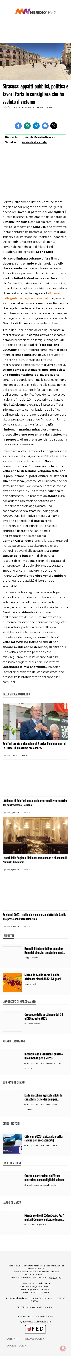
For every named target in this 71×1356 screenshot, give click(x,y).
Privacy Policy (34, 1338)
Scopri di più (55, 1277)
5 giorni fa (15, 926)
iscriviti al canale (34, 142)
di (25, 1023)
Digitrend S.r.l (47, 1307)
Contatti (12, 1338)
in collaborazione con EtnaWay (42, 1185)
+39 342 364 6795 (41, 1289)
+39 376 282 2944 (40, 1292)
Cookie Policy (16, 1345)
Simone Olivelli (23, 107)
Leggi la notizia (31, 957)
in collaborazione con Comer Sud (43, 1145)
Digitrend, (7, 755)
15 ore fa (14, 755)
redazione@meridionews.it (38, 1286)
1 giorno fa (15, 812)
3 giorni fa (15, 870)
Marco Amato (33, 1023)
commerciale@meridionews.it (40, 1298)
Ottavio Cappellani (36, 1224)
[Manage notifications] (63, 1348)
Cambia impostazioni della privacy (35, 1316)
